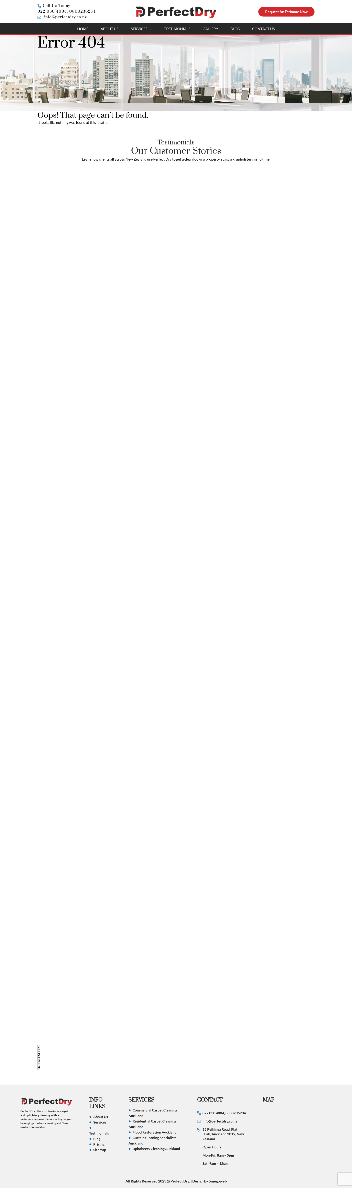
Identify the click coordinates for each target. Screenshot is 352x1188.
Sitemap (99, 1150)
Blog (235, 29)
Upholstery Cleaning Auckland (156, 1149)
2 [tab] (39, 1054)
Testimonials (177, 29)
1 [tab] (39, 1048)
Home (82, 29)
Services (139, 29)
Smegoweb (218, 1181)
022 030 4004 (52, 11)
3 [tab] (39, 1060)
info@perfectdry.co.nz (65, 17)
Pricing (98, 1144)
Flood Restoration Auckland (155, 1132)
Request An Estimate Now (286, 11)
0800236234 (82, 11)
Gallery (210, 29)
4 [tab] (39, 1067)
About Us (110, 29)
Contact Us (263, 29)
